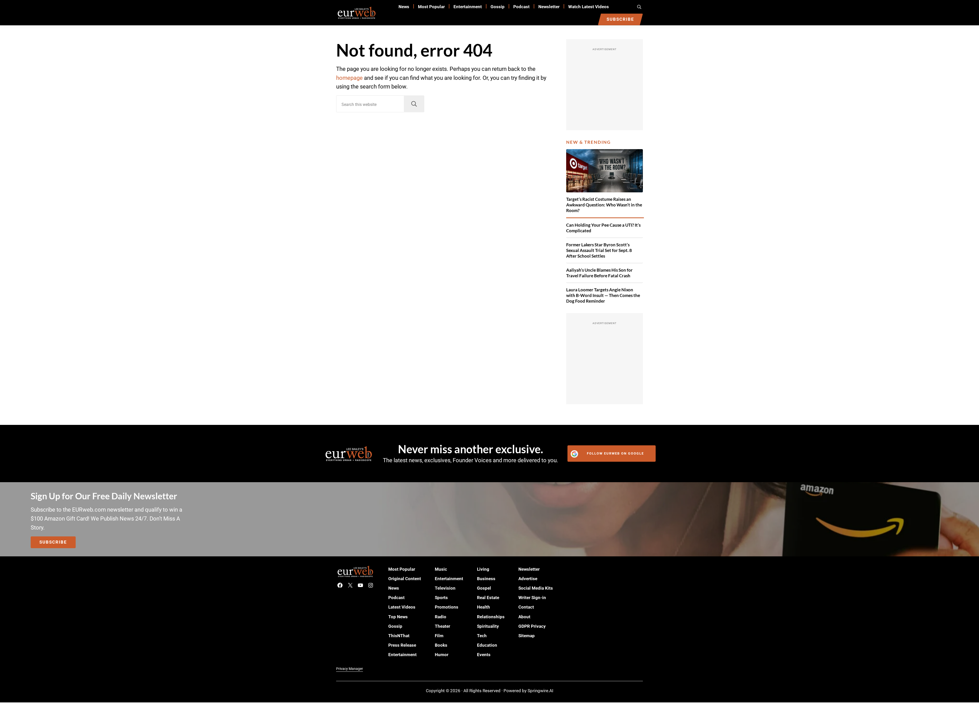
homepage (349, 78)
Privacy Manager (349, 669)
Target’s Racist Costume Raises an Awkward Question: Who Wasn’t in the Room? (604, 204)
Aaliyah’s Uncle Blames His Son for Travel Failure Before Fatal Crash (599, 272)
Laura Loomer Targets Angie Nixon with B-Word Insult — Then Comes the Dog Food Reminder (603, 295)
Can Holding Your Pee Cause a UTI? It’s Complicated (603, 227)
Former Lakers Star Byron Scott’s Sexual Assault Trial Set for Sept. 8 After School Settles (599, 250)
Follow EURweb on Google (615, 453)
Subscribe (53, 542)
